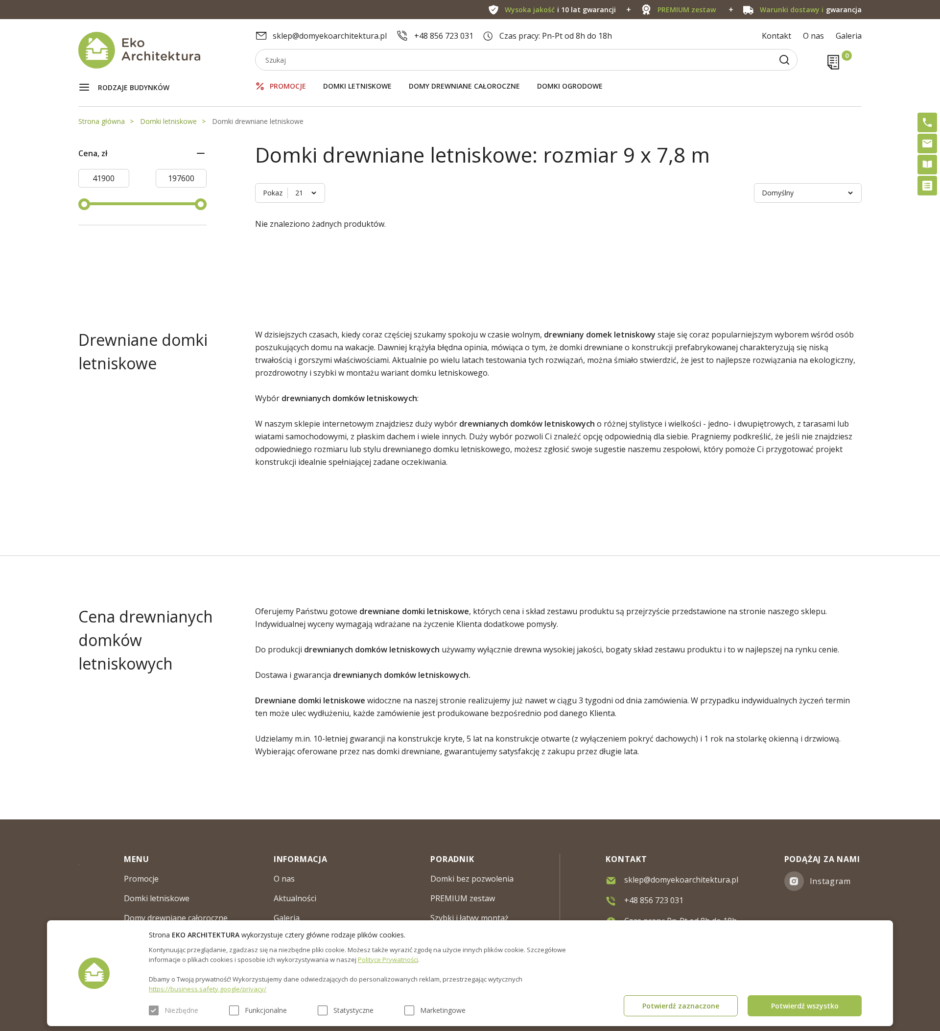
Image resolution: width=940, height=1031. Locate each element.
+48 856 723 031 (443, 35)
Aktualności (295, 898)
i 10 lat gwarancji (560, 9)
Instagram (830, 881)
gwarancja (811, 9)
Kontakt (776, 35)
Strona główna (101, 121)
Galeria (849, 35)
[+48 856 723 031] (927, 122)
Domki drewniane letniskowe (258, 121)
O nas (813, 35)
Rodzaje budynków (133, 87)
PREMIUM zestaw (462, 898)
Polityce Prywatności (388, 959)
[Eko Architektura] (166, 50)
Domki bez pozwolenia (472, 878)
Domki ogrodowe (570, 86)
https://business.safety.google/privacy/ (207, 988)
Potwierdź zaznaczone (680, 1005)
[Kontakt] (927, 143)
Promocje (288, 86)
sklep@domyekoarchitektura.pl (330, 35)
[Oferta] (927, 185)
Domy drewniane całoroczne (464, 86)
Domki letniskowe (357, 86)
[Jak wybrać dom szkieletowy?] (927, 164)
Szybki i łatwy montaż (469, 917)
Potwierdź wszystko (805, 1005)
